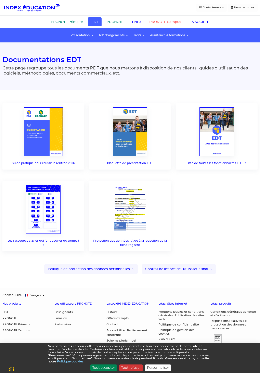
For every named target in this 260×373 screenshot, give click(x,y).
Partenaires (62, 324)
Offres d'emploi (117, 318)
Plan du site (167, 339)
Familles (60, 318)
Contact (112, 324)
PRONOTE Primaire (67, 22)
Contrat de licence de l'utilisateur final (177, 269)
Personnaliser (158, 368)
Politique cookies (70, 361)
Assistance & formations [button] (167, 35)
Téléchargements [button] (112, 35)
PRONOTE (115, 22)
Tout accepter (103, 368)
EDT (94, 22)
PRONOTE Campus (165, 22)
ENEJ (136, 22)
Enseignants (63, 312)
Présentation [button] (80, 35)
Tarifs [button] (137, 35)
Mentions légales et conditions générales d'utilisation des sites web (181, 315)
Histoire (112, 312)
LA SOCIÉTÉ (199, 22)
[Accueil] (31, 8)
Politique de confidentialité (178, 324)
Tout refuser (131, 368)
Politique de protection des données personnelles (89, 269)
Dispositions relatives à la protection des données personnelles (228, 325)
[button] (216, 338)
